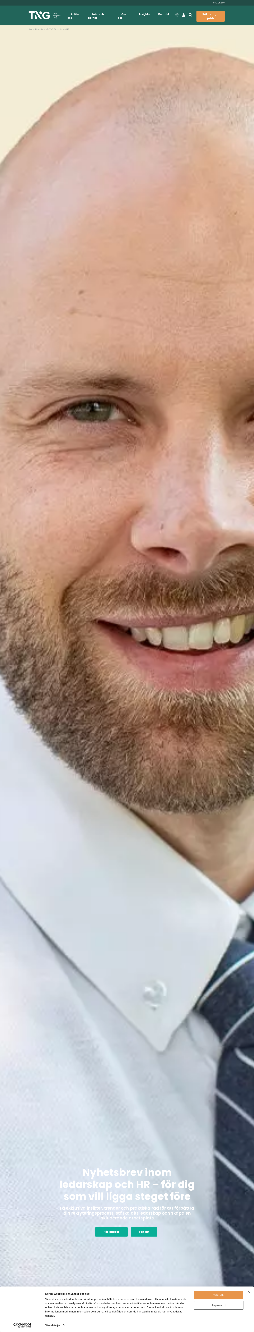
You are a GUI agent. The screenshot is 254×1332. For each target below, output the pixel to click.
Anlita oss (73, 16)
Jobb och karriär (96, 16)
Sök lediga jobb (210, 16)
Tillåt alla (218, 1295)
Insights (144, 14)
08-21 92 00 (219, 3)
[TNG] (44, 15)
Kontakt (163, 14)
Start (30, 29)
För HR (144, 1232)
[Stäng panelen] (248, 1292)
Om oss (122, 16)
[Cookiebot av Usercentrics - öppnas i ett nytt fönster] (22, 1325)
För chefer (112, 1232)
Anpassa (216, 1305)
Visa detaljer (52, 1325)
